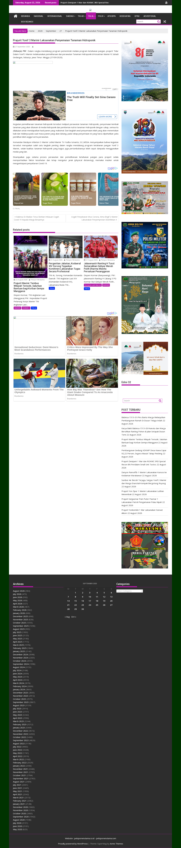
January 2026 (19, 613)
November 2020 (20, 810)
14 (68, 600)
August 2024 (19, 667)
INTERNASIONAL (54, 16)
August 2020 (19, 819)
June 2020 (17, 826)
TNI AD (81, 16)
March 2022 (18, 759)
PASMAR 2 (26, 308)
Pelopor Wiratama (37, 280)
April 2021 (17, 794)
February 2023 (20, 724)
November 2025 (20, 619)
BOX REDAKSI (27, 22)
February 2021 (20, 800)
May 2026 (17, 600)
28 (68, 609)
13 (111, 596)
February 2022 (20, 762)
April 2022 (17, 756)
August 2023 (19, 705)
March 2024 (18, 683)
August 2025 (19, 629)
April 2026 (17, 603)
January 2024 (19, 689)
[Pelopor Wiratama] (15, 15)
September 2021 (21, 778)
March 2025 (18, 645)
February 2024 (20, 686)
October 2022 (19, 737)
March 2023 (18, 721)
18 (97, 600)
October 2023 (19, 699)
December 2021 (20, 769)
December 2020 (20, 807)
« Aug (67, 616)
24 (90, 605)
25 (97, 605)
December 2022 (20, 730)
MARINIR (17, 308)
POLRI (100, 16)
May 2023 (17, 715)
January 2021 (19, 804)
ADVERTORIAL (150, 16)
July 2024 (17, 670)
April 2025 (17, 641)
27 (111, 605)
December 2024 (20, 654)
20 (111, 600)
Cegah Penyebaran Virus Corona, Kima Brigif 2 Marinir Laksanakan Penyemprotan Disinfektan (94, 218)
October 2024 (19, 660)
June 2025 (17, 635)
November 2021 (20, 772)
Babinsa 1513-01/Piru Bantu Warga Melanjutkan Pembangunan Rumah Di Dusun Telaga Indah (104, 2)
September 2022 (21, 740)
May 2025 (17, 638)
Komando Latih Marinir (93, 285)
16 (82, 600)
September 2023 (21, 702)
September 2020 (21, 816)
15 (75, 600)
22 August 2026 (21, 280)
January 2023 (19, 727)
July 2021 (17, 784)
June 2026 (17, 597)
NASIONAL (38, 16)
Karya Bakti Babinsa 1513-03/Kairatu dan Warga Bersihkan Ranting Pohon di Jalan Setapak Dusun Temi (144, 431)
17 (90, 600)
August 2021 (19, 781)
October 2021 (19, 775)
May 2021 (17, 791)
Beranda (25, 16)
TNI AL (91, 16)
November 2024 (20, 657)
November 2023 (20, 695)
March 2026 (18, 606)
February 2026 (20, 610)
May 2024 (17, 676)
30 (82, 609)
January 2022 (19, 765)
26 (104, 605)
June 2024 (17, 673)
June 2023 (17, 711)
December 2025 (20, 616)
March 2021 (18, 797)
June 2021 (17, 788)
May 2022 (17, 753)
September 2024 (21, 664)
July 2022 (17, 746)
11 (97, 596)
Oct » (73, 616)
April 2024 (17, 680)
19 (104, 600)
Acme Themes (116, 843)
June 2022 (17, 750)
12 (104, 596)
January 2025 (19, 651)
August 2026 (19, 591)
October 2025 (19, 622)
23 (82, 605)
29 (75, 609)
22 (75, 605)
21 (68, 605)
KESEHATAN (125, 16)
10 (90, 596)
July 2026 (17, 594)
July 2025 (17, 632)
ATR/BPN (111, 16)
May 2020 (17, 829)
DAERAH (70, 16)
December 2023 (20, 692)
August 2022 (19, 743)
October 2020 (19, 813)
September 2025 (21, 626)
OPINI (136, 16)
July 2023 (17, 708)
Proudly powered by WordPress (73, 843)
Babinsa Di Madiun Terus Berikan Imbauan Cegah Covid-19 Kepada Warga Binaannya (36, 218)
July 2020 (17, 823)
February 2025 (20, 648)
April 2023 (17, 718)
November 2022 (20, 734)
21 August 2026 (56, 260)
